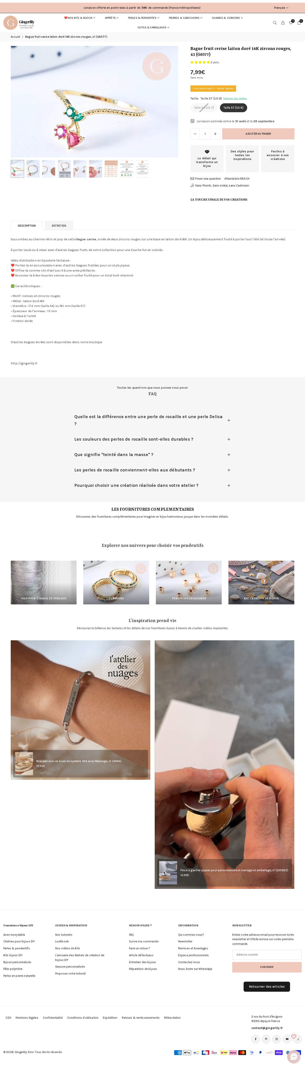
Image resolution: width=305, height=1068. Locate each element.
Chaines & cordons (226, 17)
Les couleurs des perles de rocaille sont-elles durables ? (133, 439)
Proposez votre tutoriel (70, 973)
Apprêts (110, 17)
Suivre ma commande (144, 941)
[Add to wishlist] (293, 1036)
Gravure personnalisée (70, 966)
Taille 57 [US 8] (233, 107)
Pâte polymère (12, 969)
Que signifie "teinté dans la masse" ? (113, 454)
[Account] (283, 22)
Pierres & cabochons (184, 17)
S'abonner (267, 966)
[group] (94, 102)
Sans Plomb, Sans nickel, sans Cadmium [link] (222, 185)
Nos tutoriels (63, 934)
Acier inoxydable (14, 934)
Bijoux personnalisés (17, 962)
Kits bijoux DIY (13, 955)
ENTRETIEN (59, 225)
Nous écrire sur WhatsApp (195, 969)
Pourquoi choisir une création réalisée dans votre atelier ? (136, 485)
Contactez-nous (189, 962)
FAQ (131, 934)
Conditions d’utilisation (82, 1017)
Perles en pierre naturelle (19, 975)
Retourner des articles (267, 987)
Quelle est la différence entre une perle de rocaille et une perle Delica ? (148, 420)
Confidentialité (53, 1017)
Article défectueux (141, 955)
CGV (8, 1017)
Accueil (15, 36)
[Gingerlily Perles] (20, 22)
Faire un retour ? (139, 948)
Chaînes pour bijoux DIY (19, 941)
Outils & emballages (152, 27)
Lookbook (62, 941)
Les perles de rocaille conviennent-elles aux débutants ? (134, 470)
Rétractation (172, 1017)
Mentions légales (27, 1017)
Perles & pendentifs (142, 17)
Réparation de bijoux (143, 969)
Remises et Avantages (193, 948)
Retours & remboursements (141, 1017)
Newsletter (185, 941)
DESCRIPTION (27, 225)
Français (279, 7)
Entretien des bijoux (142, 962)
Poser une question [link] (208, 178)
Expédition (110, 1017)
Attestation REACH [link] (236, 178)
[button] (167, 101)
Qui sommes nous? (191, 934)
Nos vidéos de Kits (67, 948)
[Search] (275, 22)
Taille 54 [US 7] (204, 107)
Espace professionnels (193, 955)
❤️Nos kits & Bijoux (78, 17)
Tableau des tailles (235, 98)
